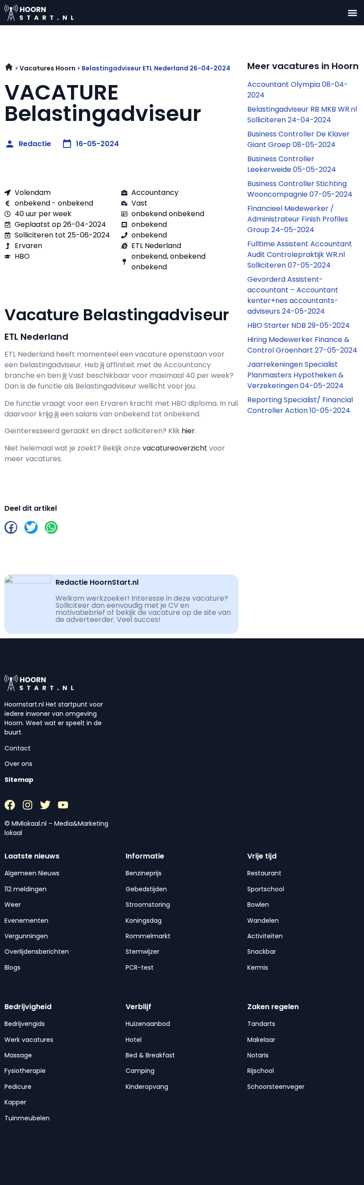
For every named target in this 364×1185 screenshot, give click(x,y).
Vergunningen (26, 936)
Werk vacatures (28, 1039)
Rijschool (260, 1070)
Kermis (257, 967)
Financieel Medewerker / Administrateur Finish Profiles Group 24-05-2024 (297, 219)
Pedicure (18, 1086)
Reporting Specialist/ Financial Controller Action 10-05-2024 (300, 405)
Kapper (15, 1102)
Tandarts (261, 1023)
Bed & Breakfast (150, 1055)
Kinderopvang (147, 1086)
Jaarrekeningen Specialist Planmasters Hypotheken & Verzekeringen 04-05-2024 (295, 375)
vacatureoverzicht (174, 448)
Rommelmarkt (148, 936)
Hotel (134, 1039)
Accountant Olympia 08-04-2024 (297, 89)
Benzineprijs (144, 873)
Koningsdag (144, 920)
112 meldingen (25, 889)
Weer (12, 904)
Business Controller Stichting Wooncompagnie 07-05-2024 (299, 189)
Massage (18, 1055)
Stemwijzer (142, 951)
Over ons (18, 763)
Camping (140, 1070)
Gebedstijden (146, 889)
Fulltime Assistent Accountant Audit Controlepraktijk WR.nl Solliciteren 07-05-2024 (299, 254)
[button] (352, 12)
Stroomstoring (148, 904)
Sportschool (265, 889)
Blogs (12, 967)
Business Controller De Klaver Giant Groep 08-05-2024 (298, 139)
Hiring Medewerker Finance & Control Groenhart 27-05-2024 (302, 344)
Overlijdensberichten (36, 951)
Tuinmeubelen (27, 1118)
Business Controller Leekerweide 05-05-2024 (291, 164)
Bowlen (258, 904)
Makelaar (261, 1039)
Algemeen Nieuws (31, 873)
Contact (17, 748)
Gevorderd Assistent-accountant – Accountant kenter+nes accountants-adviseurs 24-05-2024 (292, 295)
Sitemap (18, 779)
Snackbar (261, 951)
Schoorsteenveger (276, 1086)
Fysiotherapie (25, 1070)
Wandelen (263, 920)
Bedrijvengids (24, 1023)
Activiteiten (265, 936)
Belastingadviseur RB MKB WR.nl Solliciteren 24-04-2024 (302, 114)
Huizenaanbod (148, 1023)
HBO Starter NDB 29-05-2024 (298, 325)
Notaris (258, 1055)
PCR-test (140, 967)
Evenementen (26, 920)
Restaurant (264, 873)
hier (188, 431)
